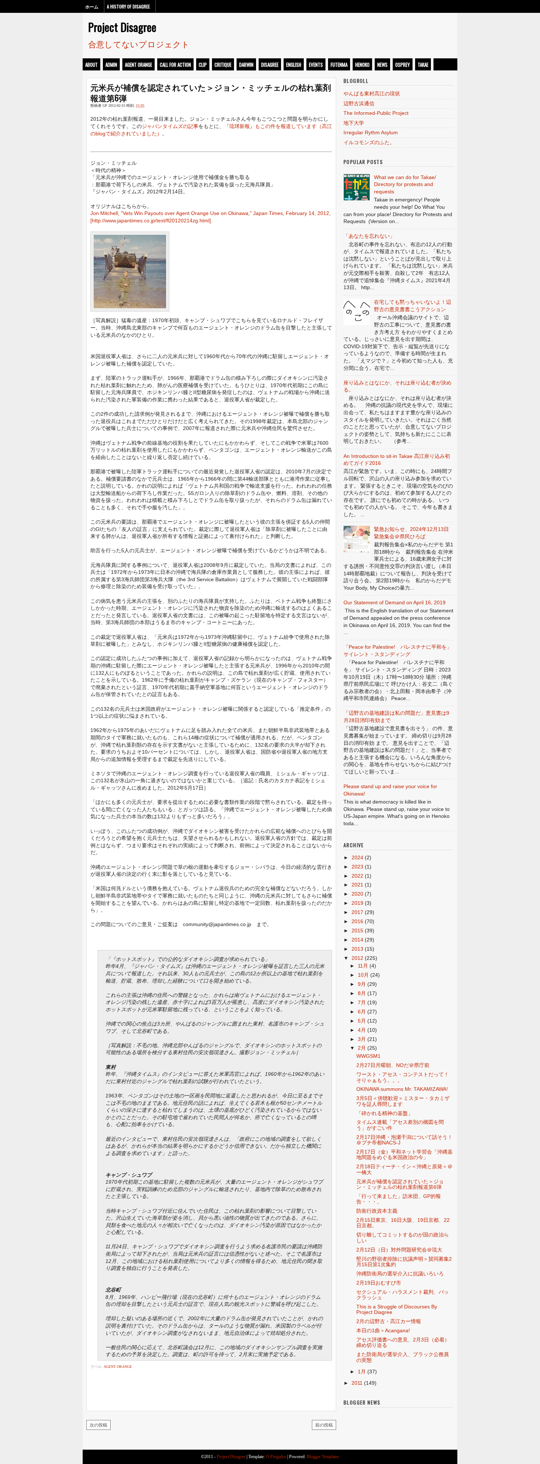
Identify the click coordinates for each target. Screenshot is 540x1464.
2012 (357, 958)
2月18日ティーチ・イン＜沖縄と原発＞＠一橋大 (404, 1169)
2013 (357, 949)
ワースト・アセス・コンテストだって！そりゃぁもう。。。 (402, 1077)
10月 (363, 975)
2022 (357, 876)
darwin (246, 64)
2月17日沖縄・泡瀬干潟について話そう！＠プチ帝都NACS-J (404, 1140)
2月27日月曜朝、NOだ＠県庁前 (392, 1065)
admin (111, 64)
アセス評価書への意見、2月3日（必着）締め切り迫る (403, 1342)
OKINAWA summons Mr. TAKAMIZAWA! (402, 1089)
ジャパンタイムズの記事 (170, 126)
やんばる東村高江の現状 (371, 93)
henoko (362, 64)
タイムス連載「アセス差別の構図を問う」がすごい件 (400, 1124)
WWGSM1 (368, 1056)
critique (223, 64)
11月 (363, 966)
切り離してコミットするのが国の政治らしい (402, 1237)
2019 (357, 903)
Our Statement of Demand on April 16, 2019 (394, 602)
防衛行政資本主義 (376, 1211)
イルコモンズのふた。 (369, 142)
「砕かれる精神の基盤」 (384, 1113)
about (91, 64)
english (293, 64)
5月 (362, 1021)
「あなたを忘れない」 (369, 236)
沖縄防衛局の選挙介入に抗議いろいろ (400, 1274)
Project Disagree (122, 26)
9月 (362, 984)
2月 (362, 1048)
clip (203, 64)
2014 (357, 940)
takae (423, 64)
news (382, 64)
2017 (357, 912)
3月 (362, 1039)
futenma (339, 64)
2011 (357, 1383)
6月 (362, 1012)
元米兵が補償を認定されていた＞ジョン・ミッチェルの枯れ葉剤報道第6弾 (210, 92)
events (316, 64)
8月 (362, 993)
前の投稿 (324, 1424)
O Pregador (276, 1456)
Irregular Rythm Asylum (370, 132)
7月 (362, 1002)
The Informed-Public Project (375, 113)
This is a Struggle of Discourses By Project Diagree (396, 1309)
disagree (269, 64)
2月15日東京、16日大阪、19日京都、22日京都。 (403, 1222)
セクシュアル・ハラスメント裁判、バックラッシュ (402, 1294)
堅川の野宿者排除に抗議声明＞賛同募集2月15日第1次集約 (404, 1261)
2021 (357, 885)
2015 (357, 930)
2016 (357, 921)
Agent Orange (138, 64)
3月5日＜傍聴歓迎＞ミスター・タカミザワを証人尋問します (403, 1101)
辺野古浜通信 (358, 103)
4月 (362, 1030)
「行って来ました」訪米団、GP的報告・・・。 (398, 1199)
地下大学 (353, 123)
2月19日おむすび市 (378, 1283)
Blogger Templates (323, 1456)
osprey (402, 64)
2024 (357, 857)
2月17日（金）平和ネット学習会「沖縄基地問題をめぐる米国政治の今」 (404, 1154)
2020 (357, 894)
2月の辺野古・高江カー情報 (388, 1321)
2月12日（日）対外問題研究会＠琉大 (399, 1250)
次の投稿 (98, 1424)
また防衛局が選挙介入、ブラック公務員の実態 (402, 1357)
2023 (357, 867)
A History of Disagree (128, 6)
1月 (362, 1371)
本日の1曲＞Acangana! (383, 1330)
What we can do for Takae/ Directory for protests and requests (405, 184)
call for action (175, 64)
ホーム (91, 6)
